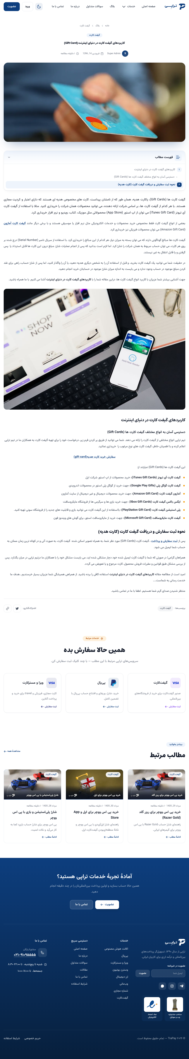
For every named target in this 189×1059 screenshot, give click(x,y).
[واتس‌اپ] (162, 986)
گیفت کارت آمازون (15, 223)
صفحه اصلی (148, 6)
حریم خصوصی (32, 1039)
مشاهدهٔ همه (13, 751)
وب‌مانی (124, 984)
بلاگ (112, 6)
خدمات (131, 6)
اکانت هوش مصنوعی (116, 949)
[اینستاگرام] (172, 986)
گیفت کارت (94, 35)
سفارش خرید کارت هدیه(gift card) (95, 457)
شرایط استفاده (79, 984)
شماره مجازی (121, 991)
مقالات (83, 970)
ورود (27, 6)
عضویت (11, 6)
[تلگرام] (181, 986)
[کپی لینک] (7, 608)
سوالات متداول (94, 6)
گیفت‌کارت (122, 998)
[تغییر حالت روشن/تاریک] (39, 6)
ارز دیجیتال (122, 977)
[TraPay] (175, 6)
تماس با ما (58, 6)
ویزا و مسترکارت (119, 963)
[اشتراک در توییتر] (17, 608)
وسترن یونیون (120, 970)
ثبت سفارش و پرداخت (164, 541)
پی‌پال (124, 956)
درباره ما (75, 6)
